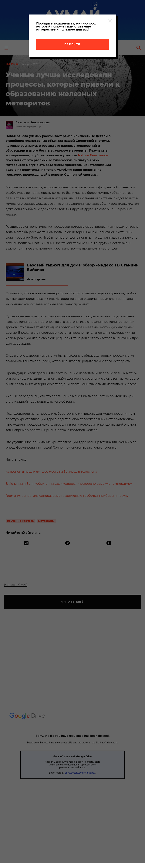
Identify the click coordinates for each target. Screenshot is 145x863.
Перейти (72, 44)
